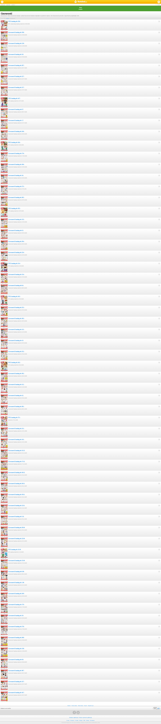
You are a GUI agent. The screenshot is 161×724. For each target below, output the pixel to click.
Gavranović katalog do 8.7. (16, 109)
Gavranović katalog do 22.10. (16, 538)
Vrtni (80, 8)
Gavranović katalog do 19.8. (16, 32)
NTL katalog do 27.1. (14, 417)
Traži (158, 4)
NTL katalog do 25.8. (14, 21)
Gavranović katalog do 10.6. (16, 164)
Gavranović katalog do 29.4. (16, 241)
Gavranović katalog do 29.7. (16, 65)
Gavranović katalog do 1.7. (16, 120)
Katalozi (81, 2)
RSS (84, 720)
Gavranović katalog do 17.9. (16, 604)
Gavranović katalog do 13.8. (16, 648)
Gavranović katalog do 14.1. (16, 439)
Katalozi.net (2, 2)
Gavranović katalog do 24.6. (16, 131)
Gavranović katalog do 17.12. (16, 461)
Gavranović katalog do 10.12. (16, 472)
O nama (67, 720)
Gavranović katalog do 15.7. (16, 87)
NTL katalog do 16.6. (14, 142)
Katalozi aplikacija (73, 717)
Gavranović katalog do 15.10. (16, 560)
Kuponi (85, 705)
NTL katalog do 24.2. (14, 362)
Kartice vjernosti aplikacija (85, 717)
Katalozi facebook (74, 712)
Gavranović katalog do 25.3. (16, 307)
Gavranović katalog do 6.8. (16, 659)
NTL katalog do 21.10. (14, 549)
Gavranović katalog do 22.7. (16, 76)
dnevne (8, 4)
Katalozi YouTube (78, 712)
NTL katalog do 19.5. (14, 208)
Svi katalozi (92, 720)
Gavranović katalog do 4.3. (16, 340)
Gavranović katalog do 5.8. (16, 54)
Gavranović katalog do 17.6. (16, 153)
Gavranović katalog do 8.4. (16, 285)
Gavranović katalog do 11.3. (16, 329)
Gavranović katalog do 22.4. (16, 252)
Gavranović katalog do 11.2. (16, 384)
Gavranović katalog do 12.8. (16, 43)
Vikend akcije (80, 705)
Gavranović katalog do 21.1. (16, 428)
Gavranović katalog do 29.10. (16, 527)
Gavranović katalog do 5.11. (16, 516)
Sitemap (80, 720)
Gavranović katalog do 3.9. (16, 615)
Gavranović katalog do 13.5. (16, 219)
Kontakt (76, 720)
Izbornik (158, 2)
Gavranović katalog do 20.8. (16, 637)
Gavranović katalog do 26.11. (16, 483)
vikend (13, 4)
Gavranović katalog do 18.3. (16, 318)
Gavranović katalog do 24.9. (16, 593)
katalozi (3, 4)
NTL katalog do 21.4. (14, 263)
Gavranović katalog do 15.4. (16, 274)
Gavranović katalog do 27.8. (16, 626)
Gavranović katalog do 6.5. (16, 230)
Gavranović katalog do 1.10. (16, 582)
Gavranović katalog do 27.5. (16, 186)
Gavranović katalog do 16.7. (16, 692)
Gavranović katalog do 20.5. (16, 197)
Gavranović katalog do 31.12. (16, 450)
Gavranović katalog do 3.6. (16, 175)
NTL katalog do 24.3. (14, 296)
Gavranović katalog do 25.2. (16, 351)
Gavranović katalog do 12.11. (16, 505)
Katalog (87, 720)
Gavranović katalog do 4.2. (16, 395)
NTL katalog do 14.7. (14, 98)
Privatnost (72, 720)
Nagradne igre (91, 705)
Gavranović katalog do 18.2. (16, 373)
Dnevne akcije (74, 705)
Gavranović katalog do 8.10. (16, 571)
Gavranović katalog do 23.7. (16, 681)
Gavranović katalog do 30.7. (16, 670)
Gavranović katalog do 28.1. (16, 406)
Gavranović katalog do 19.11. (16, 494)
